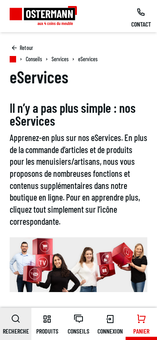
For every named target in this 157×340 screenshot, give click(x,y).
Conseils (34, 59)
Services (60, 59)
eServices (87, 59)
